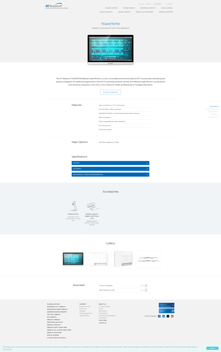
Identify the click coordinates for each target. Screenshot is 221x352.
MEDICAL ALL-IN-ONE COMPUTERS (59, 330)
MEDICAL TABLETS (124, 12)
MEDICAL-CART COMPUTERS (57, 327)
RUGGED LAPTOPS (111, 8)
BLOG (162, 311)
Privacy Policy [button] (7, 349)
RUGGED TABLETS (129, 8)
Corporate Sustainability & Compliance (107, 317)
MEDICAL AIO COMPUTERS (144, 12)
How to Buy (157, 4)
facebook (159, 316)
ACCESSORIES (212, 111)
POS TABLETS (51, 317)
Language (170, 4)
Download (82, 309)
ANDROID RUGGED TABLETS (57, 312)
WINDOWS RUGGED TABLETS (57, 309)
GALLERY (214, 114)
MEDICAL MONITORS (166, 12)
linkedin (163, 316)
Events (101, 309)
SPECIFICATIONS (211, 109)
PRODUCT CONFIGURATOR (165, 305)
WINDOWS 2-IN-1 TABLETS (56, 306)
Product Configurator (110, 92)
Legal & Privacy (84, 315)
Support (148, 4)
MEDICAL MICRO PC (106, 12)
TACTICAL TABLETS (53, 314)
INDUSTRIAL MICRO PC (148, 8)
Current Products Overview (56, 338)
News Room (103, 311)
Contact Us (102, 323)
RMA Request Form (85, 313)
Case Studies (103, 313)
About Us (140, 4)
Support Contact (84, 306)
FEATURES (213, 106)
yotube (172, 316)
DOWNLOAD (213, 117)
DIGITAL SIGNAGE (167, 8)
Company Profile (104, 306)
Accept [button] (212, 348)
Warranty (82, 311)
